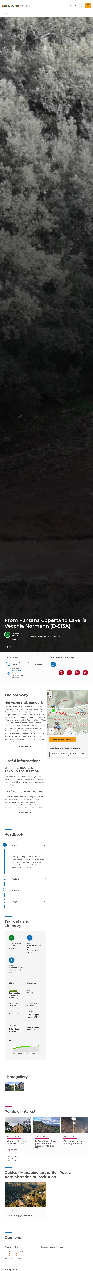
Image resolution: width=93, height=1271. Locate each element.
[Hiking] (53, 664)
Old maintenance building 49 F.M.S (73, 1142)
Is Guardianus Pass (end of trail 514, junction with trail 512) (45, 1144)
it (71, 6)
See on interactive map (61, 739)
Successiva (15, 1160)
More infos (15, 639)
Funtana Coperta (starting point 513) (16, 970)
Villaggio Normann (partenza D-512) (17, 1142)
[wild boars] (69, 672)
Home (6, 14)
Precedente (9, 1160)
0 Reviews (56, 637)
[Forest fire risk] (85, 672)
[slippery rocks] (77, 672)
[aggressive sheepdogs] (61, 672)
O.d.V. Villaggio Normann (20, 1215)
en (74, 6)
